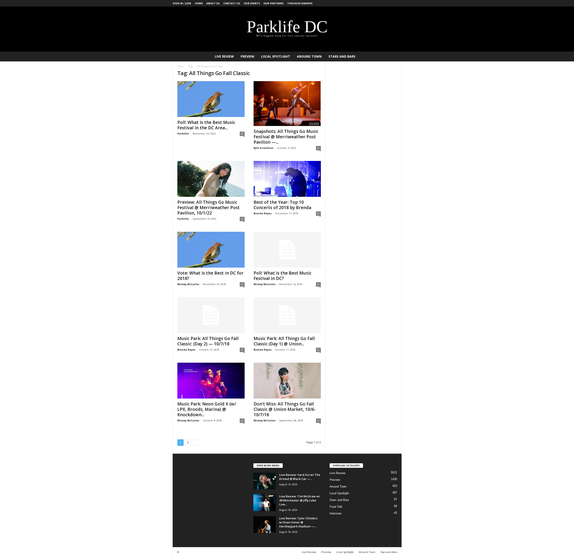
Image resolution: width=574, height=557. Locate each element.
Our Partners (273, 3)
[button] (395, 56)
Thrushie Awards (300, 3)
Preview (247, 56)
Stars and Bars (341, 56)
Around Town (309, 56)
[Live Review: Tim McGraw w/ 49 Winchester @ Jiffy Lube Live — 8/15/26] (264, 502)
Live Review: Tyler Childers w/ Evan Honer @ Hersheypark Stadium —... (298, 522)
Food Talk (336, 506)
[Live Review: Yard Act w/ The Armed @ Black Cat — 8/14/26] (264, 481)
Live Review (224, 56)
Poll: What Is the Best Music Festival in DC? (282, 275)
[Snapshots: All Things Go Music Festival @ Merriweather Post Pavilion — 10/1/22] (287, 103)
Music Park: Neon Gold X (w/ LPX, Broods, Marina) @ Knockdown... (206, 409)
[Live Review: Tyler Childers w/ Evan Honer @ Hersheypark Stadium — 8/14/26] (264, 524)
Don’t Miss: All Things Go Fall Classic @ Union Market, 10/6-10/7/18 (285, 409)
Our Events (252, 3)
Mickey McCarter (188, 284)
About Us (213, 3)
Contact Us (231, 3)
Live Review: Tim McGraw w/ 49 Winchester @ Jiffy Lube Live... (299, 500)
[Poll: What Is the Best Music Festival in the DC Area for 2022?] (211, 99)
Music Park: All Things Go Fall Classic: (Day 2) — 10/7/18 (208, 341)
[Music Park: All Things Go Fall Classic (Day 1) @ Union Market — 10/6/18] (287, 315)
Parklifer (183, 133)
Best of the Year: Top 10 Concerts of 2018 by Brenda (282, 204)
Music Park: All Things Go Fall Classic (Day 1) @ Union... (284, 341)
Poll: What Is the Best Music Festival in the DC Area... (206, 125)
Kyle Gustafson (264, 148)
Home (199, 3)
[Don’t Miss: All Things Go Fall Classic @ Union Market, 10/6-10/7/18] (287, 381)
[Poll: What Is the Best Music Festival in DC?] (287, 250)
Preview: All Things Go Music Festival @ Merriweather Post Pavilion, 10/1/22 (208, 207)
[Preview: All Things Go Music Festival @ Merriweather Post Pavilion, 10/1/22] (211, 179)
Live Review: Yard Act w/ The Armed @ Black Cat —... (299, 477)
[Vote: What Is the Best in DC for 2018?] (211, 250)
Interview (335, 513)
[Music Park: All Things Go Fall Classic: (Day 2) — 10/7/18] (211, 315)
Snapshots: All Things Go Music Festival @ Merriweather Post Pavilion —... (286, 136)
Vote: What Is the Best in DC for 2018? (210, 275)
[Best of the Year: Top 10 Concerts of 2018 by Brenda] (287, 179)
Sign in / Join (182, 3)
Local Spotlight (275, 56)
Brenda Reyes (263, 213)
